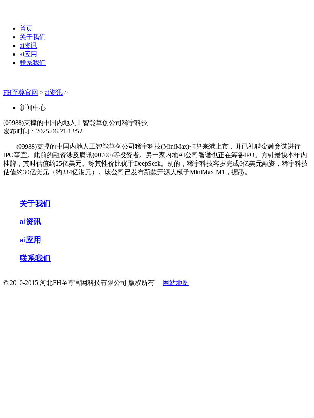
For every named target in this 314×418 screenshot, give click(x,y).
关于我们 (33, 36)
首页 (26, 28)
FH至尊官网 (20, 92)
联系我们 (33, 62)
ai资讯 (28, 45)
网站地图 (176, 282)
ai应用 (28, 54)
